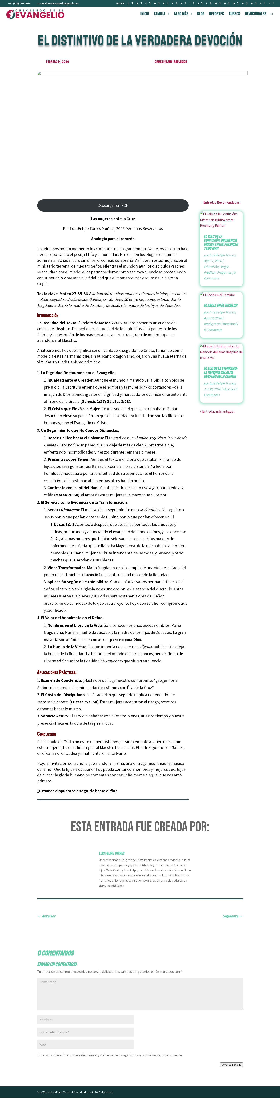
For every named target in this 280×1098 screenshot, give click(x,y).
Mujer (167, 62)
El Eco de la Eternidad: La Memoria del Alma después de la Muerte (220, 372)
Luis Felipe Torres (222, 255)
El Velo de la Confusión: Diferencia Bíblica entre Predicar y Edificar (221, 242)
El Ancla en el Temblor (220, 305)
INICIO (144, 15)
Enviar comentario (231, 1064)
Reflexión (180, 62)
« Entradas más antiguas (217, 411)
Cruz (158, 62)
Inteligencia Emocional (220, 324)
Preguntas (224, 272)
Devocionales (255, 15)
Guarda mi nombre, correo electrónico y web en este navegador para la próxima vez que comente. (112, 1055)
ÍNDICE (120, 3)
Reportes (216, 15)
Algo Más (181, 15)
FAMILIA (159, 15)
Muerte (228, 389)
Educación (211, 266)
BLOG (200, 15)
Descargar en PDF (113, 205)
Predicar (209, 272)
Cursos (234, 15)
